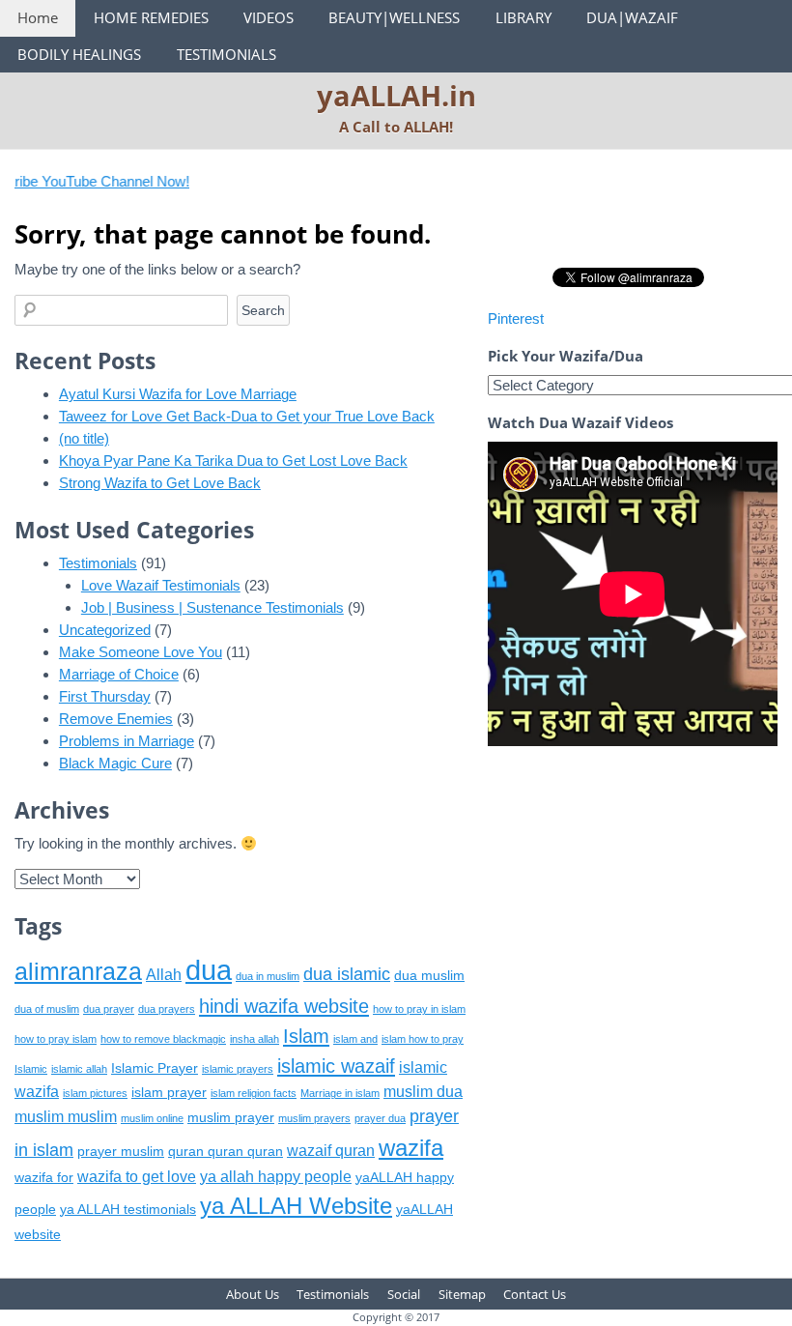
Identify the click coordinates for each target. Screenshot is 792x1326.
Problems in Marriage (126, 741)
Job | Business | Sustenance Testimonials (212, 607)
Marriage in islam (340, 1093)
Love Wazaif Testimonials (160, 585)
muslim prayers (314, 1118)
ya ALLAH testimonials (128, 1209)
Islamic (30, 1069)
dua (208, 970)
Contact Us (534, 1294)
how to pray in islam (419, 1009)
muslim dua (423, 1091)
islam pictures (95, 1093)
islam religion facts (254, 1093)
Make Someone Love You (140, 652)
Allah (164, 974)
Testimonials (98, 563)
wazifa (411, 1148)
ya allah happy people (276, 1176)
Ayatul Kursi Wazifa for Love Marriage (178, 394)
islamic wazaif (336, 1065)
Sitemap (462, 1294)
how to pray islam (55, 1039)
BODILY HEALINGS (79, 54)
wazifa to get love (136, 1176)
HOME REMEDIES (151, 17)
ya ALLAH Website (296, 1206)
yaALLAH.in (396, 95)
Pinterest (516, 318)
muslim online (152, 1118)
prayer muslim (120, 1151)
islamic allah (79, 1069)
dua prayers (166, 1009)
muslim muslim (65, 1117)
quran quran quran (225, 1151)
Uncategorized (105, 629)
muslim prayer (230, 1117)
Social (403, 1294)
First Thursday (105, 696)
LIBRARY (523, 17)
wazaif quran (331, 1150)
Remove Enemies (116, 718)
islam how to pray (423, 1039)
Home (37, 17)
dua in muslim (267, 976)
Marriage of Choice (119, 674)
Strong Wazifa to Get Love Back (160, 483)
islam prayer (169, 1092)
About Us (252, 1294)
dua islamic (346, 974)
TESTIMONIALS (226, 54)
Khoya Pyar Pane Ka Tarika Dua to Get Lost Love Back (233, 460)
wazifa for (43, 1177)
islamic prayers (237, 1069)
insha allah (254, 1039)
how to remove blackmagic (163, 1039)
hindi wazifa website (284, 1005)
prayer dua (380, 1118)
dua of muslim (46, 1009)
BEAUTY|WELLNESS (394, 17)
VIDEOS (268, 17)
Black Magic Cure (115, 763)
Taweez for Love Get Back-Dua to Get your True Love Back (247, 416)
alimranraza (78, 971)
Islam (306, 1035)
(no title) (84, 438)
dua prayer (108, 1009)
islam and (355, 1039)
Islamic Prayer (154, 1068)
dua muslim (429, 975)
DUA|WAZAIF (632, 17)
